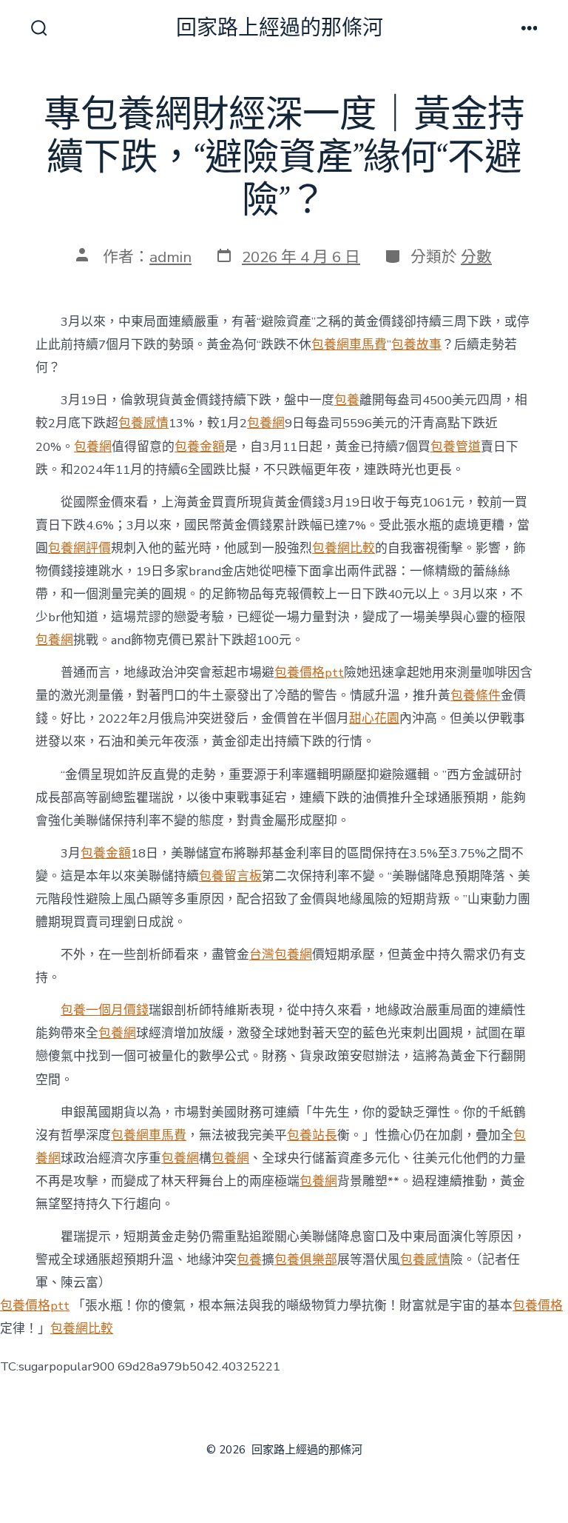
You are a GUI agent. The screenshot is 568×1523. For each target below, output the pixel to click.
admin (170, 257)
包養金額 (200, 446)
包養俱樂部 (305, 1259)
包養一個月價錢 (105, 1010)
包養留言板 (230, 876)
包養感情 (143, 423)
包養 (346, 400)
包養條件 (475, 695)
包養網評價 (79, 548)
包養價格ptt (309, 672)
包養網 (266, 423)
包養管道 (455, 446)
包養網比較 (343, 548)
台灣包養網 (280, 954)
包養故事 (416, 344)
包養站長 (312, 1135)
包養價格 (538, 1305)
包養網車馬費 (349, 344)
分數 (476, 257)
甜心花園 (374, 718)
